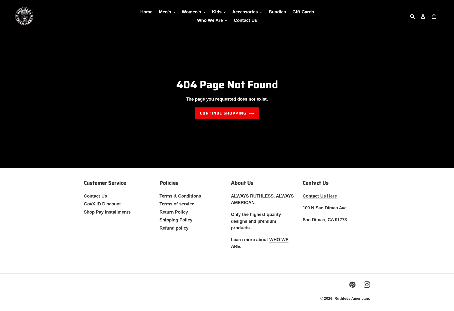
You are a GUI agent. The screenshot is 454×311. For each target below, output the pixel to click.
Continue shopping (223, 113)
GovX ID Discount (102, 203)
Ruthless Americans (352, 298)
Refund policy (173, 228)
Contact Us (95, 196)
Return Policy (173, 212)
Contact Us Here (320, 196)
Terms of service (176, 203)
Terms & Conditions (180, 196)
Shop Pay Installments (107, 212)
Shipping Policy (175, 219)
